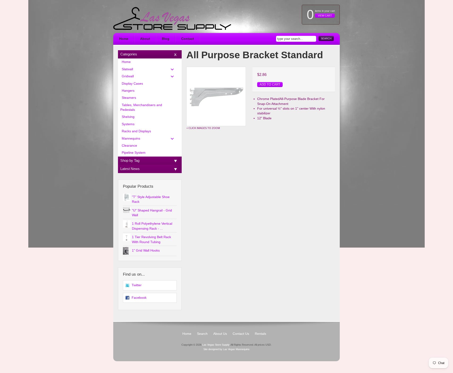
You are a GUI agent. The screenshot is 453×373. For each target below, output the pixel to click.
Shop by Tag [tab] (129, 160)
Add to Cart (270, 84)
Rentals (260, 334)
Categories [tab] (128, 54)
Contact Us (241, 334)
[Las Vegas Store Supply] (172, 18)
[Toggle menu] (173, 69)
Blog (165, 39)
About (145, 39)
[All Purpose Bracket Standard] (216, 96)
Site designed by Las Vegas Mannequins (226, 349)
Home (123, 39)
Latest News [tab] (130, 169)
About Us (220, 334)
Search (326, 38)
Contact (187, 39)
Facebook (139, 297)
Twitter (137, 285)
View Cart (325, 15)
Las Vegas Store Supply (215, 344)
